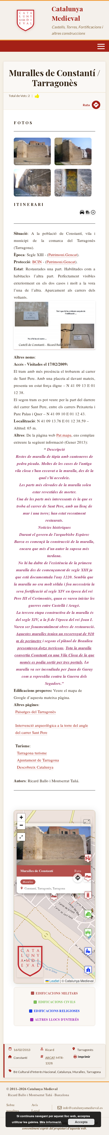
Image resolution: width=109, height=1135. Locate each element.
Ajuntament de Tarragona (38, 760)
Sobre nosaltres (12, 1107)
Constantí (20, 1058)
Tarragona (94, 1072)
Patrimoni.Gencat (62, 254)
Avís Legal (35, 1107)
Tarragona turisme (32, 752)
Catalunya (64, 1072)
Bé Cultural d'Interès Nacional (34, 1072)
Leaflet (54, 980)
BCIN (37, 261)
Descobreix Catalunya (35, 767)
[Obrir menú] (101, 46)
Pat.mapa (63, 435)
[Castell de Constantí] (54, 325)
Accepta (81, 1122)
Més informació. (51, 1122)
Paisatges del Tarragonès (35, 711)
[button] (54, 897)
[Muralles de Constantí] (32, 151)
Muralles (78, 1072)
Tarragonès (85, 1050)
